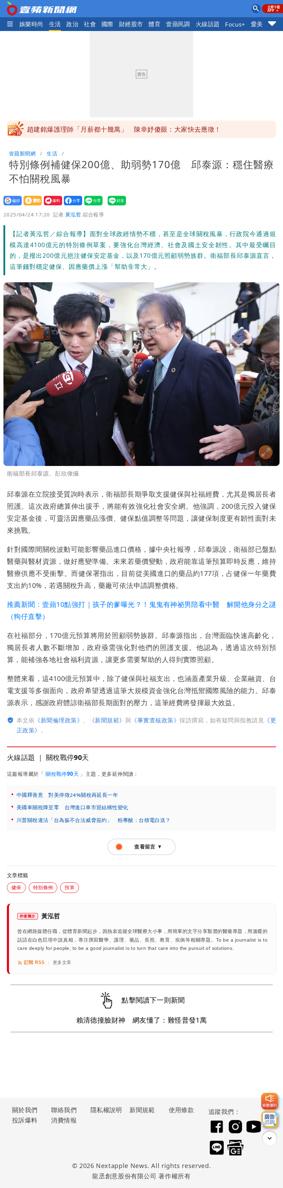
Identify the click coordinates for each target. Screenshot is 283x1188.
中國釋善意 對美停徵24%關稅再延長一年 (67, 794)
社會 (90, 24)
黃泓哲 (73, 214)
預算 (70, 887)
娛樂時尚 (31, 24)
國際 (107, 24)
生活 (55, 24)
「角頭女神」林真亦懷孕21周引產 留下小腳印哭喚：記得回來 (121, 129)
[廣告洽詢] (269, 1119)
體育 (154, 24)
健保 (16, 887)
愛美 (257, 24)
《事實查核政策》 (155, 720)
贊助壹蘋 (30, 205)
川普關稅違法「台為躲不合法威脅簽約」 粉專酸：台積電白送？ (94, 819)
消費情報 (64, 1120)
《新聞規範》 (107, 720)
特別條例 (43, 887)
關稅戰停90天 (62, 773)
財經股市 (131, 24)
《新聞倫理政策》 (59, 720)
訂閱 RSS (34, 962)
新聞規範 (142, 1110)
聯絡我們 (64, 1110)
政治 (72, 24)
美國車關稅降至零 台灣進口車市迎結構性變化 (72, 807)
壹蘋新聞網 (22, 153)
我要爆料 (51, 205)
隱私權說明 (103, 1110)
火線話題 (208, 24)
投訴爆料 (25, 1120)
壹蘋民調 (178, 24)
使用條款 (181, 1110)
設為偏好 (10, 205)
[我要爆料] (269, 1101)
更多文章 (62, 962)
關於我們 (25, 1110)
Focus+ (235, 24)
